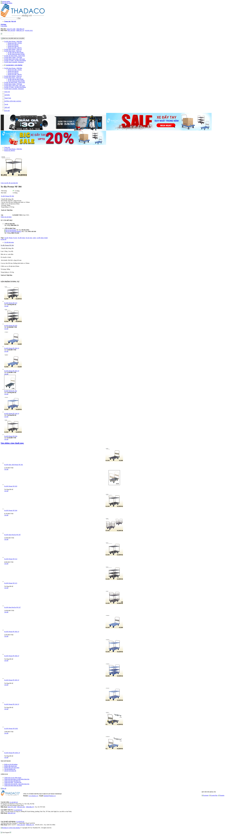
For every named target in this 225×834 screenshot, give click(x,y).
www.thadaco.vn (33, 796)
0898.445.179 (20, 30)
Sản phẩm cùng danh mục (12, 443)
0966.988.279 (20, 29)
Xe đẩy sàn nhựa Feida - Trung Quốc (14, 55)
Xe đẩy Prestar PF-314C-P (11, 413)
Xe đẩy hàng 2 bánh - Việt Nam (13, 57)
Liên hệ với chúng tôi (10, 770)
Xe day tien (29, 238)
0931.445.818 (11, 30)
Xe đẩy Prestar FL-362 (10, 391)
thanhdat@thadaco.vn (50, 796)
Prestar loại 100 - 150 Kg (15, 43)
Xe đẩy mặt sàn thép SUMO (16, 52)
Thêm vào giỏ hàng (6, 217)
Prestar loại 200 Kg (13, 44)
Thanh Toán (7, 98)
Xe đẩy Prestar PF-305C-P (11, 680)
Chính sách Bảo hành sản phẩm (13, 785)
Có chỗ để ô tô (13, 802)
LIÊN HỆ (7, 107)
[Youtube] (221, 795)
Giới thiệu (7, 95)
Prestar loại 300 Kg (13, 46)
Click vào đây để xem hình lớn (9, 183)
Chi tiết (6, 306)
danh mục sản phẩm (18, 38)
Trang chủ (7, 91)
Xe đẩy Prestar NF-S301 (11, 728)
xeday (34, 238)
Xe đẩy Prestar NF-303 (10, 486)
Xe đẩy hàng (21, 238)
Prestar (10, 238)
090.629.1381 (21, 807)
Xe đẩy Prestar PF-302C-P (11, 348)
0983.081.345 (11, 813)
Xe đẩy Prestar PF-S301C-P (12, 752)
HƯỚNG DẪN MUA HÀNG (12, 101)
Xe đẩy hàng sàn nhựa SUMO (16, 54)
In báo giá (3, 239)
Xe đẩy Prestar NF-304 (10, 436)
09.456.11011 (29, 30)
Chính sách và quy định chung (12, 777)
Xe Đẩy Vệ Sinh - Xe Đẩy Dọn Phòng (15, 60)
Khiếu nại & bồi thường (10, 764)
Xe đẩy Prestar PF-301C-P (11, 371)
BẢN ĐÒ (7, 110)
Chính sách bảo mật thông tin (12, 781)
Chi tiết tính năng (9, 242)
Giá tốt (6, 238)
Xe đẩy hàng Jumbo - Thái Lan (13, 49)
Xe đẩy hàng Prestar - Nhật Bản (13, 41)
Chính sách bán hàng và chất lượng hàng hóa (16, 779)
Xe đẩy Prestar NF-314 (10, 559)
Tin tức (6, 104)
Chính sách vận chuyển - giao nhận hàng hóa (16, 784)
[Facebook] (205, 795)
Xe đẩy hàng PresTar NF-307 (12, 534)
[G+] (213, 795)
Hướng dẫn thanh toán (10, 766)
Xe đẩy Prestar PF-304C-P (11, 656)
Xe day (15, 238)
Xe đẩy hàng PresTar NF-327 (12, 607)
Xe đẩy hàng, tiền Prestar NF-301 (13, 464)
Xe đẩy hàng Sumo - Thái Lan (12, 51)
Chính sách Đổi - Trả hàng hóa (12, 782)
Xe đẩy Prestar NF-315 (10, 303)
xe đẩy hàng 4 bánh (42, 238)
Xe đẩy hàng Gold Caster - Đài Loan (14, 59)
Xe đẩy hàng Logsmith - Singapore (14, 62)
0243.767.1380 (11, 29)
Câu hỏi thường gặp (9, 769)
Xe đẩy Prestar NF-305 (10, 325)
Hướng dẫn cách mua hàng (11, 767)
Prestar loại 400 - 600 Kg (15, 48)
